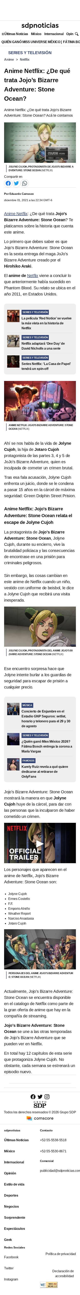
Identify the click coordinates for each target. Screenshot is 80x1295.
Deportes (11, 1195)
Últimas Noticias (16, 34)
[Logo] (40, 26)
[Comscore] (40, 1118)
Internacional (53, 34)
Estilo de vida (14, 1184)
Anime (9, 59)
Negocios (11, 1206)
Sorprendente (14, 1217)
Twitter (9, 1268)
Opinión (72, 34)
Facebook (11, 1257)
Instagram (11, 1279)
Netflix (25, 59)
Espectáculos (14, 1228)
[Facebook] (8, 183)
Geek (8, 1239)
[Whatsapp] (25, 183)
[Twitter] (16, 183)
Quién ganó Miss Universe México (30, 42)
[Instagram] (47, 1096)
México (36, 34)
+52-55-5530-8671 (53, 1151)
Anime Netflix (15, 213)
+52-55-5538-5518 (53, 1140)
